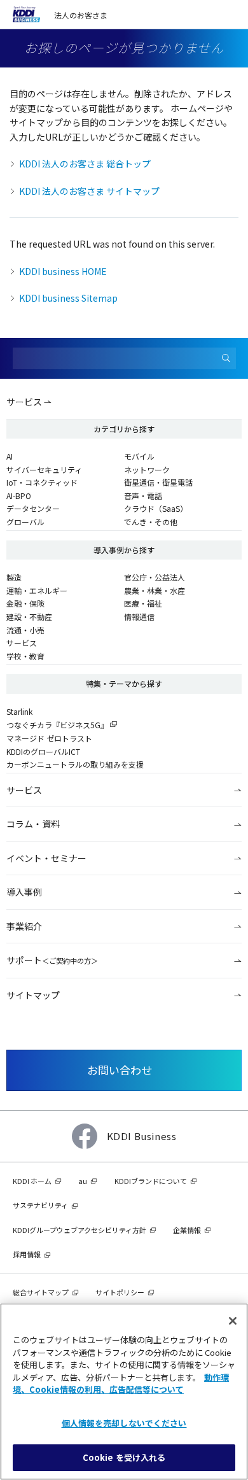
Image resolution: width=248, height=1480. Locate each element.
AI (9, 456)
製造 (14, 577)
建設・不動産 (29, 616)
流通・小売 (25, 629)
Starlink (19, 711)
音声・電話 (143, 495)
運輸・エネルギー (36, 590)
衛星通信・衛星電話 (158, 482)
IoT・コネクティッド (42, 482)
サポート (52, 960)
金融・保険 (25, 603)
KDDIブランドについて (150, 1181)
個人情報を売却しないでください (124, 1423)
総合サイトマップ (41, 1292)
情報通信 (139, 616)
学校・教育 (25, 656)
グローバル (25, 521)
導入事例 (24, 891)
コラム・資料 (33, 823)
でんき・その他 (150, 521)
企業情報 (187, 1230)
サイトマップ (33, 995)
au (82, 1181)
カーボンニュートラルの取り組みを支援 (75, 764)
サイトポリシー (119, 1292)
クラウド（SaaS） (156, 508)
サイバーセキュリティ (44, 469)
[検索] (226, 359)
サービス (24, 401)
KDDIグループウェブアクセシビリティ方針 (79, 1230)
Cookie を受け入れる (124, 1457)
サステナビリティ (40, 1205)
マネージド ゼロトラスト (49, 738)
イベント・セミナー (46, 858)
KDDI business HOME (63, 271)
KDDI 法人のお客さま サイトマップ (89, 191)
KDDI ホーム (32, 1181)
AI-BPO (18, 495)
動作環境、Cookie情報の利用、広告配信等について (121, 1383)
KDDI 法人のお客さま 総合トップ (85, 163)
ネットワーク (147, 469)
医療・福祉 (143, 603)
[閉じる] (233, 1321)
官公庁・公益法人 (154, 577)
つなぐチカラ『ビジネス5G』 (57, 724)
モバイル (139, 456)
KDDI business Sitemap (68, 298)
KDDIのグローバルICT (43, 751)
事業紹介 (24, 926)
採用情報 (27, 1254)
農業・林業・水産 (154, 590)
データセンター (33, 508)
